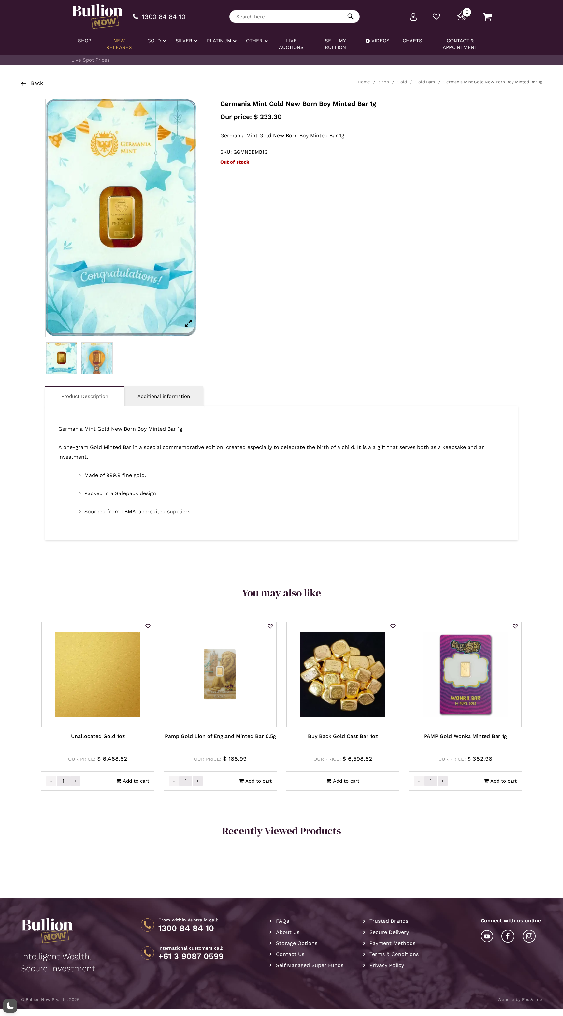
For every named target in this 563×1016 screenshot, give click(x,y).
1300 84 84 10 (186, 928)
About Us (287, 932)
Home (364, 82)
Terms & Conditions (394, 954)
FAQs (282, 921)
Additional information (163, 396)
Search (351, 16)
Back (36, 83)
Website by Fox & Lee (520, 999)
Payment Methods (392, 943)
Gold (402, 82)
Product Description (84, 396)
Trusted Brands (388, 921)
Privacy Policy (386, 965)
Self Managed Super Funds (309, 965)
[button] (148, 627)
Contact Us (290, 954)
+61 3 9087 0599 (191, 956)
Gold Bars (425, 82)
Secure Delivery (389, 932)
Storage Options (296, 943)
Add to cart (136, 781)
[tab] (84, 396)
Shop (384, 82)
